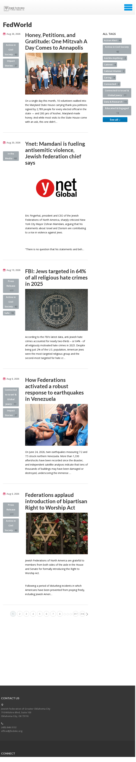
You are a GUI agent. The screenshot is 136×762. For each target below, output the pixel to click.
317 (75, 613)
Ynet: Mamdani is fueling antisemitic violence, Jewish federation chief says (55, 153)
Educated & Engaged (117, 110)
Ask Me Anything (115, 58)
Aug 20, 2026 (13, 142)
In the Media (11, 156)
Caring (109, 77)
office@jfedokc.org (12, 731)
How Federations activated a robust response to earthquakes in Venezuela (54, 389)
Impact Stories (11, 63)
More (68, 614)
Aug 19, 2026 (13, 270)
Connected (111, 84)
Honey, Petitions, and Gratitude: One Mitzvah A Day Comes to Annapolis (56, 41)
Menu (128, 7)
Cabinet (110, 64)
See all (114, 119)
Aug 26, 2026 (13, 33)
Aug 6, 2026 (13, 378)
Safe (9, 313)
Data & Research (115, 101)
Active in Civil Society (11, 49)
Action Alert (112, 40)
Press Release (11, 285)
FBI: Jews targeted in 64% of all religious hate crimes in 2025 (56, 277)
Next (87, 614)
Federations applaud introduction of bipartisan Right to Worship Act (56, 501)
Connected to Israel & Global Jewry (11, 397)
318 (82, 613)
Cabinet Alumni (114, 71)
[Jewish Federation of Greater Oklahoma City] (15, 8)
